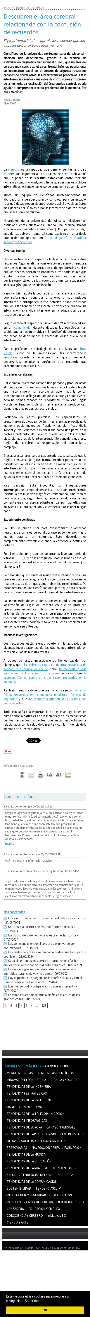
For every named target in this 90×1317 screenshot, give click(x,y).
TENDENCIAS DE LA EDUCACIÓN (29, 1161)
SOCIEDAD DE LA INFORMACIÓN (43, 1141)
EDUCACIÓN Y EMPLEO (44, 1209)
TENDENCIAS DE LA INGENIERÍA (28, 1086)
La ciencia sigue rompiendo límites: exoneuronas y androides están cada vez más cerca (39, 971)
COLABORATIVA (61, 1195)
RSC (79, 1168)
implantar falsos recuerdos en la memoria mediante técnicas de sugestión (45, 694)
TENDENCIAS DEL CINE (36, 1175)
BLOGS (11, 1141)
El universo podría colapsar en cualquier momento (41, 986)
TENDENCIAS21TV (48, 1188)
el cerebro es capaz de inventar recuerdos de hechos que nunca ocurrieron (45, 667)
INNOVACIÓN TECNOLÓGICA (26, 1080)
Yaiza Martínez (12, 100)
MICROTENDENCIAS (58, 1168)
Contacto (10, 1273)
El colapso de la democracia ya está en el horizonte (41, 935)
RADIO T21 (13, 1202)
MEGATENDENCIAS (19, 1073)
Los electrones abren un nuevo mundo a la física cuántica (46, 918)
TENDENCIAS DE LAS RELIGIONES (29, 1100)
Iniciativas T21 (57, 1215)
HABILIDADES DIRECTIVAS (24, 1107)
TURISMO (50, 1134)
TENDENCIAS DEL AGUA (23, 1168)
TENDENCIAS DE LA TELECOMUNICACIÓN (35, 1114)
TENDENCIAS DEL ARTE (23, 1134)
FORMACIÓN (72, 1148)
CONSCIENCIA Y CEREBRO (24, 1215)
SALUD (11, 1175)
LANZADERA (15, 1209)
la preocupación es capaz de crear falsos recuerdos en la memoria (45, 677)
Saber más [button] (32, 1301)
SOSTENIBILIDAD (18, 1188)
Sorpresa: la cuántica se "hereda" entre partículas (41, 927)
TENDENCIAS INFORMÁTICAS (26, 1120)
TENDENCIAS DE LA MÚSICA (25, 1154)
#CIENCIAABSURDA (70, 1202)
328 (44, 1005)
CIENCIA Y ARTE (17, 1222)
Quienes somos (14, 1260)
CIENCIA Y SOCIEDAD (65, 1080)
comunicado (22, 327)
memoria (14, 169)
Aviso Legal (11, 1266)
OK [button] (45, 1310)
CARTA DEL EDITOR (39, 1202)
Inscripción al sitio (15, 1285)
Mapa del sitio (13, 1279)
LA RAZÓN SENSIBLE (60, 1127)
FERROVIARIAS (16, 1148)
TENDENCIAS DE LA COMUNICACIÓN (31, 1181)
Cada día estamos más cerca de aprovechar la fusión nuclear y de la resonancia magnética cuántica (40, 963)
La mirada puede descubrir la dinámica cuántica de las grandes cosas (41, 997)
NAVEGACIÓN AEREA (45, 1148)
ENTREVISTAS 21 (73, 1134)
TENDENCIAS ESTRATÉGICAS (26, 1093)
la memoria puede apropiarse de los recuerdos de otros (45, 671)
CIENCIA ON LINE (57, 1066)
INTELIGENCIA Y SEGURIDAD (26, 1195)
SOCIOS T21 (65, 1175)
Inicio (6, 7)
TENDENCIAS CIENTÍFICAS (29, 7)
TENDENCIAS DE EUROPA (24, 1127)
